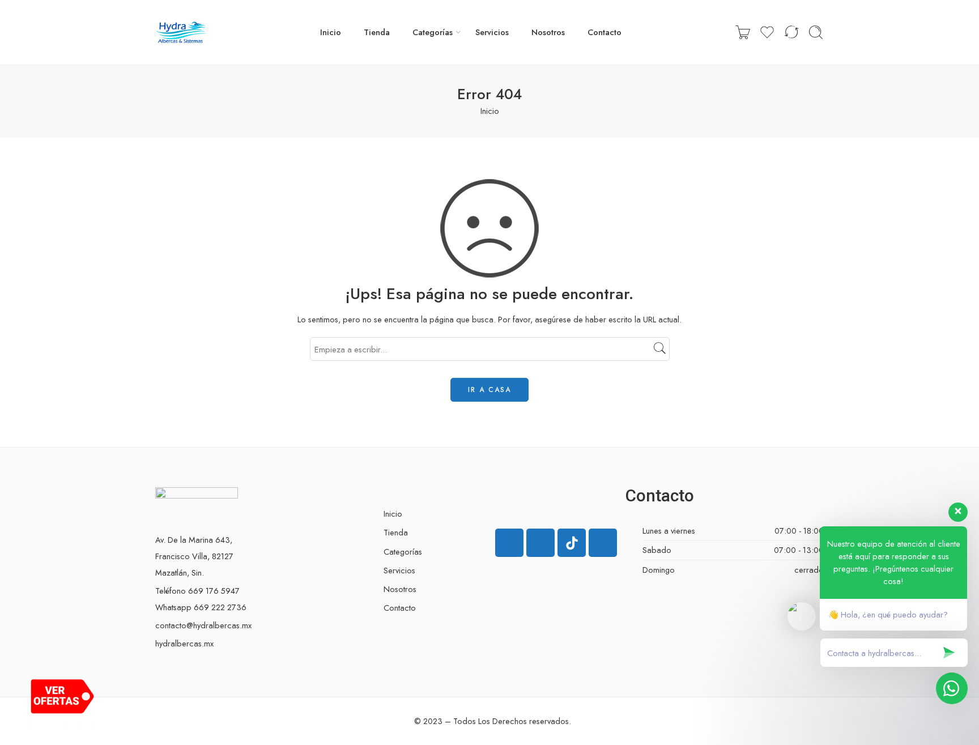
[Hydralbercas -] (181, 32)
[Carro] (743, 32)
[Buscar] (816, 32)
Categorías (432, 32)
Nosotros (548, 32)
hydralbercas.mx (184, 643)
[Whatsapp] (603, 543)
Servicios (492, 32)
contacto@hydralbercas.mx (203, 625)
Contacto (605, 32)
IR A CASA (489, 390)
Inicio (330, 32)
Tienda (377, 32)
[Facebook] (509, 543)
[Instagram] (540, 543)
